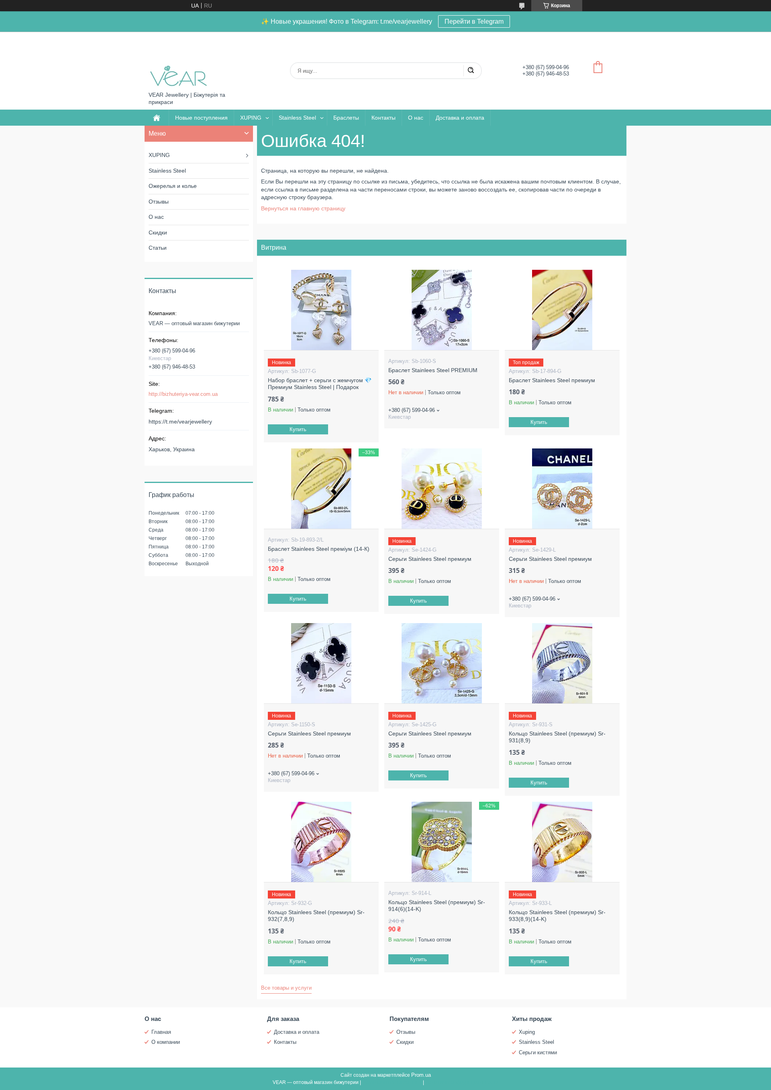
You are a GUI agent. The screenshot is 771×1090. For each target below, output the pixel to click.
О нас (415, 117)
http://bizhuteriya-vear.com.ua (183, 394)
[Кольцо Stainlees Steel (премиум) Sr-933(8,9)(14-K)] (562, 842)
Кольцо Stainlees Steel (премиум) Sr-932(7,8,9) (316, 916)
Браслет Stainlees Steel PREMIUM (432, 370)
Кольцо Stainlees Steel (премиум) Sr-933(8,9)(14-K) (557, 916)
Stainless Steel (297, 117)
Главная (161, 1032)
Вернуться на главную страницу (303, 208)
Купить (298, 429)
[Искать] (470, 70)
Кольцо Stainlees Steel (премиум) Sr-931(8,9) (557, 737)
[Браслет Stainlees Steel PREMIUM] (441, 310)
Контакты (383, 117)
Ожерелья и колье (173, 186)
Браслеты (346, 117)
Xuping (527, 1032)
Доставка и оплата (460, 117)
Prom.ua (421, 1075)
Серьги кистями (538, 1052)
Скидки (158, 232)
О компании (165, 1042)
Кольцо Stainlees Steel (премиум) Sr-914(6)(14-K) (436, 906)
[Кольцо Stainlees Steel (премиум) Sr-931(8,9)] (562, 663)
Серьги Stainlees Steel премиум (429, 559)
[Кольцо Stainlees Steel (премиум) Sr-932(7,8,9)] (321, 842)
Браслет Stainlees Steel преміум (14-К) (318, 549)
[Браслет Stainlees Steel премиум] (562, 310)
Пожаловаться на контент (392, 1082)
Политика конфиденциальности (461, 1082)
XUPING (250, 117)
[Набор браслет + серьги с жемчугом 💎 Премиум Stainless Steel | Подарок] (321, 310)
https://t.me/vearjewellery (180, 421)
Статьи (158, 247)
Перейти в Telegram (474, 21)
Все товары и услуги (286, 988)
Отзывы (159, 201)
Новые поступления (201, 117)
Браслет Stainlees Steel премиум (552, 380)
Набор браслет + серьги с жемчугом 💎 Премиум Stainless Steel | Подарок (319, 384)
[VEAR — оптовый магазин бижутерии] (179, 62)
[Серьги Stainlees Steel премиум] (441, 488)
